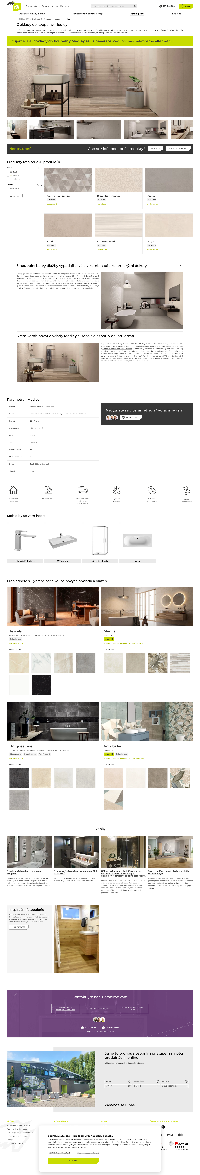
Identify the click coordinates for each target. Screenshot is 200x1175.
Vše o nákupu (61, 1121)
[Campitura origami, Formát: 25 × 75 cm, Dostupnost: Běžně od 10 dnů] (68, 180)
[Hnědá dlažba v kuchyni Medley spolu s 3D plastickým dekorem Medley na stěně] (76, 129)
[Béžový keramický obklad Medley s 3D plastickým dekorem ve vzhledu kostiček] (123, 129)
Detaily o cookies (78, 1147)
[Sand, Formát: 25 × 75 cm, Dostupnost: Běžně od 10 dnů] (68, 225)
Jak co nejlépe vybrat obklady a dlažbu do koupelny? (169, 872)
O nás (36, 6)
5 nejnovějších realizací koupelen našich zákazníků (75, 872)
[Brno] (51, 1079)
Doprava (45, 6)
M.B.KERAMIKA (23, 19)
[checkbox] (8, 172)
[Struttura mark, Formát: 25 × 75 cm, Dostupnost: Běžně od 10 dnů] (118, 225)
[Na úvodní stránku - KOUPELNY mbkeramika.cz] (14, 6)
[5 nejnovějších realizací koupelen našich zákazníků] (76, 852)
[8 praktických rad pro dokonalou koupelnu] (29, 852)
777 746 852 (91, 1027)
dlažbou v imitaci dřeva (135, 346)
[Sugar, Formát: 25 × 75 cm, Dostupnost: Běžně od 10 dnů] (169, 225)
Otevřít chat (112, 1027)
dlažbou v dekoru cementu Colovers (117, 349)
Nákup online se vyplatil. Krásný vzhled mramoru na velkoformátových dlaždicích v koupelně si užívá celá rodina (123, 873)
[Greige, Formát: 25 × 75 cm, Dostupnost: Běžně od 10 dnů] (169, 180)
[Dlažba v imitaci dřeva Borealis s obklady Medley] (76, 939)
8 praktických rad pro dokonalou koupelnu (24, 872)
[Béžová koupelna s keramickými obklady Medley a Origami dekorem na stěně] (170, 129)
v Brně (132, 1008)
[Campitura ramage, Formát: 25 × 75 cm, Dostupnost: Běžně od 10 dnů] (118, 180)
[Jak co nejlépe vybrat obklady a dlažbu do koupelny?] (170, 852)
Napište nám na (65, 1008)
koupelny (65, 274)
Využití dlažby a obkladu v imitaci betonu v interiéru (136, 353)
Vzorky (55, 6)
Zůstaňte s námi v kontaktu (163, 1121)
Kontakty (64, 6)
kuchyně (45, 288)
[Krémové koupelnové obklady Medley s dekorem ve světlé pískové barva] (100, 82)
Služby (29, 6)
